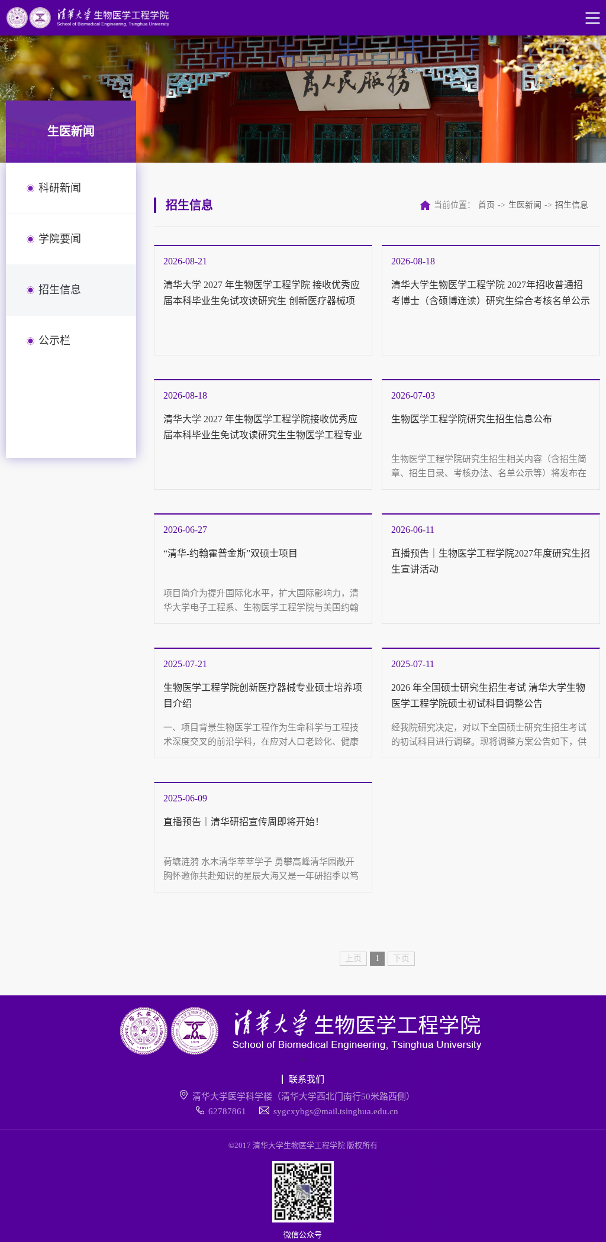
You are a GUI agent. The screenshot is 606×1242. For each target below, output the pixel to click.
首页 (486, 204)
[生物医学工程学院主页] (98, 18)
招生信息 (59, 290)
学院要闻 (59, 239)
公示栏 (54, 341)
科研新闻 (59, 188)
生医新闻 (524, 204)
